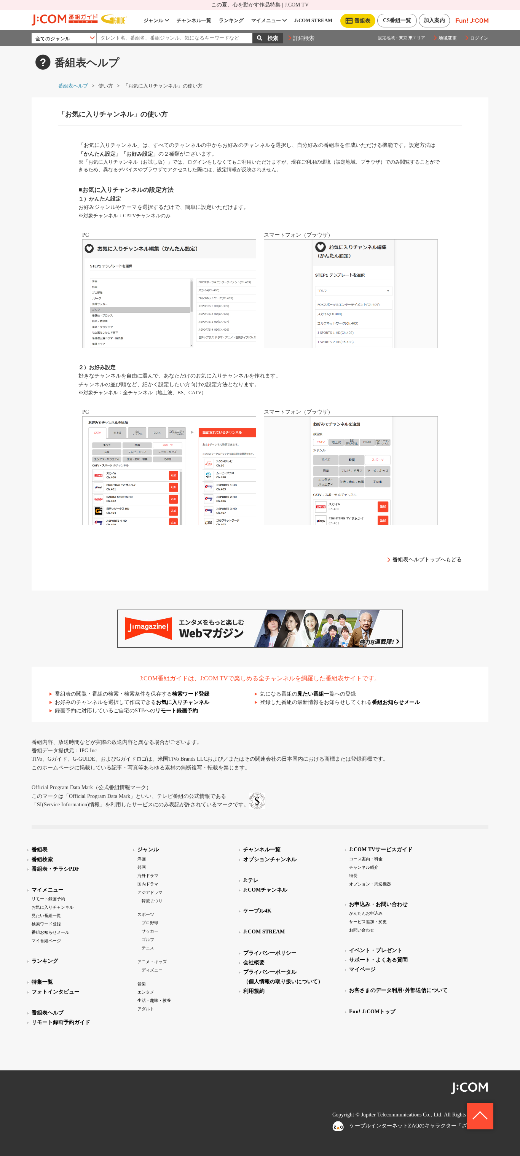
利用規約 (254, 991)
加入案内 (434, 20)
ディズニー (152, 970)
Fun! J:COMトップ (372, 1011)
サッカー (150, 931)
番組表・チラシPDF (56, 869)
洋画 (141, 859)
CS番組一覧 (397, 20)
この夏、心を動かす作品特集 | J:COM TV (260, 5)
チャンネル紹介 (363, 867)
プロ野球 (150, 922)
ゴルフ (148, 939)
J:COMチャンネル (265, 890)
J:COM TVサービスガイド (381, 849)
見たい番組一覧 (46, 915)
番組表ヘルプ (73, 86)
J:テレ (250, 880)
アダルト (145, 1008)
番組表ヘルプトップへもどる (427, 559)
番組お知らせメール (396, 702)
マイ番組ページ (46, 940)
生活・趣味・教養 (154, 1000)
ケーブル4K (257, 911)
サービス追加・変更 (368, 921)
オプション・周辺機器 (370, 884)
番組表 (40, 849)
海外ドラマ (147, 875)
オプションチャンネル (270, 859)
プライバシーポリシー (270, 953)
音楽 (141, 983)
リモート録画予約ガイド (61, 1022)
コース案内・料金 (366, 859)
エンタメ (145, 992)
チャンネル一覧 (194, 20)
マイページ (362, 969)
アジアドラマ (150, 892)
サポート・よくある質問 (378, 960)
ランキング (231, 20)
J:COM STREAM (313, 20)
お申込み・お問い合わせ (378, 904)
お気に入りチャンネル (182, 702)
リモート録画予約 (176, 710)
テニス (148, 948)
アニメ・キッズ (152, 961)
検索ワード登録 (190, 694)
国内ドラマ (147, 884)
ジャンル (153, 20)
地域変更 (448, 38)
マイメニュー (266, 20)
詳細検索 (303, 38)
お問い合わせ (361, 930)
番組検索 (42, 859)
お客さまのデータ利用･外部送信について (398, 990)
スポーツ (145, 914)
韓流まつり (152, 900)
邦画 (141, 867)
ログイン (479, 38)
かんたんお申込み (366, 913)
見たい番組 (310, 694)
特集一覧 (42, 982)
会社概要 (254, 962)
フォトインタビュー (56, 992)
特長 (353, 875)
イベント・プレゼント (375, 950)
